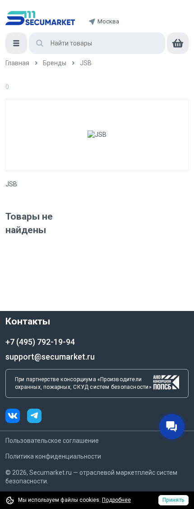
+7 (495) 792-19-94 (40, 342)
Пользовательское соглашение (52, 440)
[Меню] (16, 43)
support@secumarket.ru (50, 356)
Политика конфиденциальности (53, 456)
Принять (173, 500)
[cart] (178, 43)
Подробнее (116, 500)
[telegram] (34, 417)
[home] (40, 18)
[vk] (16, 417)
